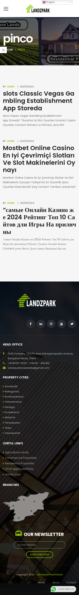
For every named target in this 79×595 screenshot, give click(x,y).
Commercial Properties (21, 458)
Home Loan (13, 474)
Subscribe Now (39, 554)
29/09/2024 (27, 203)
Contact (71, 582)
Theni (8, 428)
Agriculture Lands (17, 452)
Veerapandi (12, 433)
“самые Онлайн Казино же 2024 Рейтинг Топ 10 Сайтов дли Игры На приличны (39, 221)
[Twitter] (72, 324)
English (50, 2)
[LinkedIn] (41, 324)
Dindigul (10, 407)
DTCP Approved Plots (19, 469)
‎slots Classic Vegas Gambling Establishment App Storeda (38, 100)
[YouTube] (61, 324)
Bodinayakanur (14, 396)
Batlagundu (12, 391)
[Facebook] (30, 324)
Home (10, 49)
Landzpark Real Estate (50, 574)
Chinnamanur (13, 402)
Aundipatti (11, 386)
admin (10, 86)
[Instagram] (51, 324)
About (55, 582)
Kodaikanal (12, 412)
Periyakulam (12, 423)
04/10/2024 (27, 141)
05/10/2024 (27, 86)
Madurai (10, 417)
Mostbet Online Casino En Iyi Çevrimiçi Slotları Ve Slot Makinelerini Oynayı (39, 159)
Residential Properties (19, 463)
